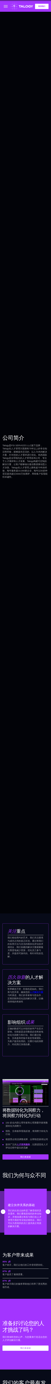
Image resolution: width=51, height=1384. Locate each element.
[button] (3, 1212)
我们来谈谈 (25, 1157)
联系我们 (41, 6)
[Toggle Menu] (6, 6)
